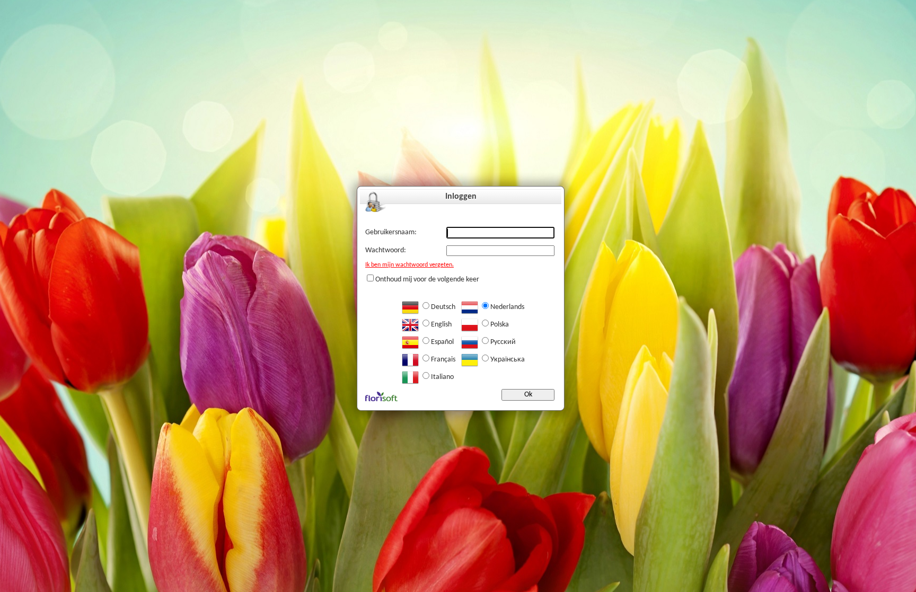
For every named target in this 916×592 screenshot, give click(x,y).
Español (442, 342)
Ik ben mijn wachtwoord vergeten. (409, 265)
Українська (507, 360)
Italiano (442, 377)
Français (443, 360)
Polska (499, 325)
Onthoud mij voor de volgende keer (427, 280)
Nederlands (507, 307)
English (441, 325)
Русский (503, 342)
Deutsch (443, 307)
